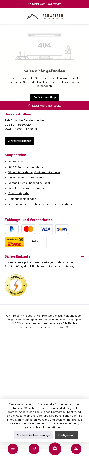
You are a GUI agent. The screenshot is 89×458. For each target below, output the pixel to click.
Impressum (15, 161)
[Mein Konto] (76, 448)
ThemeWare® (59, 327)
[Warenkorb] (55, 448)
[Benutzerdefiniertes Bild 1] (16, 285)
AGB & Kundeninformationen (26, 167)
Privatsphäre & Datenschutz (26, 177)
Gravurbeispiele (18, 193)
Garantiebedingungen (22, 198)
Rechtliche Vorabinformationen (28, 188)
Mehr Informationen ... (50, 427)
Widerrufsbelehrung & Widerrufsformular (34, 172)
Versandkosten (73, 315)
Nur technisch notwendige (33, 435)
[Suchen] (34, 448)
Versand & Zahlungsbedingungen (29, 182)
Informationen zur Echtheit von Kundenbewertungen (41, 204)
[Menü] (12, 448)
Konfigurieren (66, 435)
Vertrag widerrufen (19, 140)
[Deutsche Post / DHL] (14, 242)
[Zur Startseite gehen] (44, 16)
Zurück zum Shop (44, 97)
